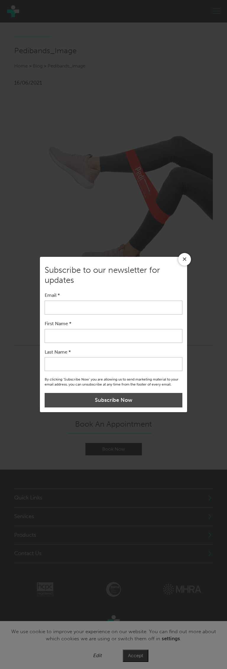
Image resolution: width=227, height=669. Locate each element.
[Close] (184, 259)
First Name (58, 323)
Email (52, 295)
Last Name (58, 352)
